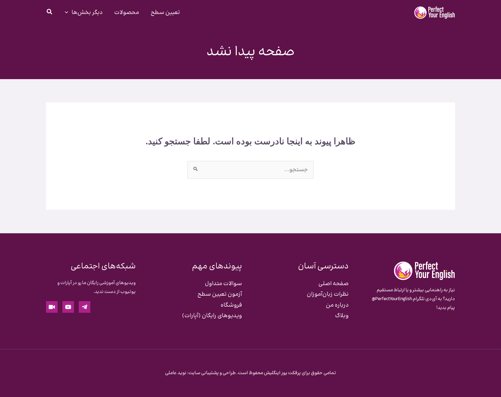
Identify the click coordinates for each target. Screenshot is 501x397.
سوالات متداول (223, 283)
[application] (68, 12)
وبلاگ (342, 315)
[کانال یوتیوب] (68, 307)
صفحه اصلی (333, 283)
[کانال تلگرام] (84, 307)
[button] (49, 13)
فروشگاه (231, 305)
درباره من (337, 305)
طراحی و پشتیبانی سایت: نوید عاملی (200, 373)
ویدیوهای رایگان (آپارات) (212, 315)
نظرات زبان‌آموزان (328, 294)
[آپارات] (52, 307)
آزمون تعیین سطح (219, 294)
